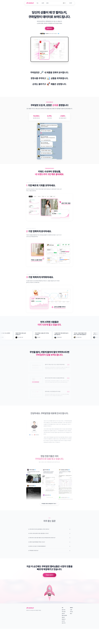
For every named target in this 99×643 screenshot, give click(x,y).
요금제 (43, 3)
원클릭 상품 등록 (64, 615)
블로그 (48, 3)
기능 (37, 3)
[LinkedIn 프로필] (30, 435)
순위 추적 (63, 621)
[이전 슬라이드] (35, 141)
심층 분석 (63, 613)
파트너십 (71, 611)
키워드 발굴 (63, 611)
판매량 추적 (63, 619)
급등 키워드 (63, 609)
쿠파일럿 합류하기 (49, 575)
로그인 (70, 3)
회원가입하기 (49, 28)
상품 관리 (63, 617)
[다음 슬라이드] (64, 141)
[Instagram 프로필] (32, 435)
